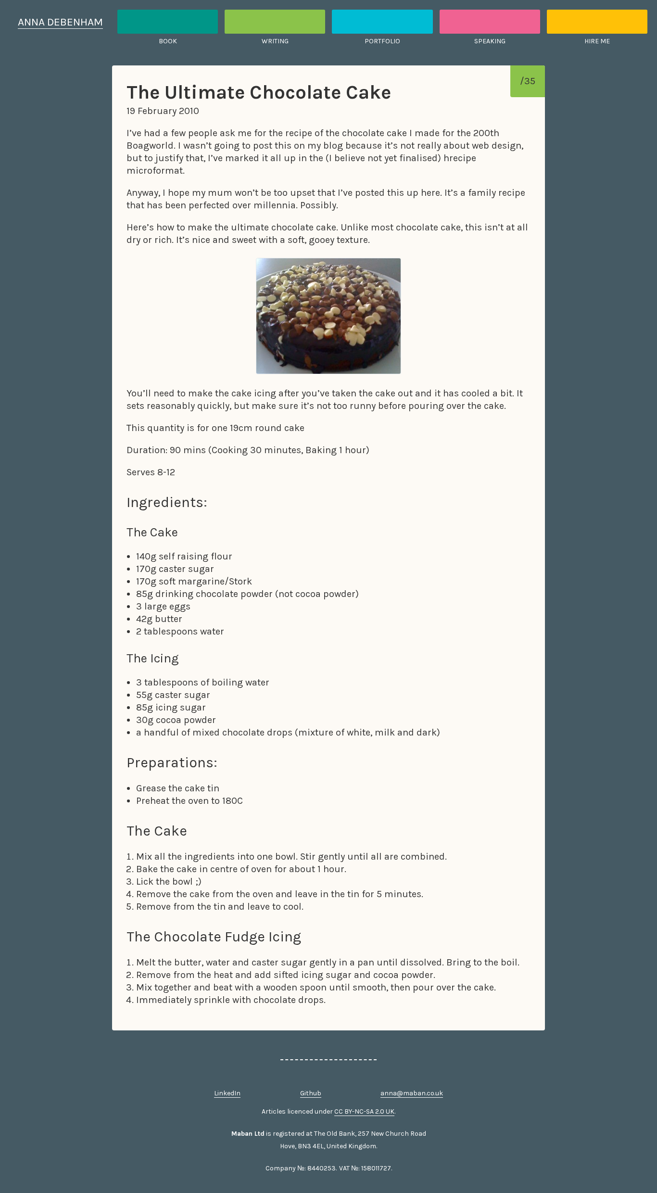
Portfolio (382, 41)
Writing (275, 41)
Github (310, 1093)
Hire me (597, 41)
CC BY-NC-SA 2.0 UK (364, 1111)
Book (168, 41)
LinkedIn (227, 1093)
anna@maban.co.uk (411, 1093)
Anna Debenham (60, 21)
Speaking (489, 41)
